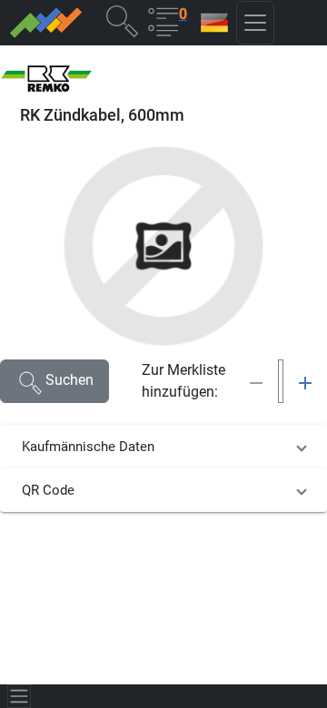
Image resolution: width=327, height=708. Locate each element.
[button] (121, 20)
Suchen (69, 379)
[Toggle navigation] (19, 696)
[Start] (45, 22)
